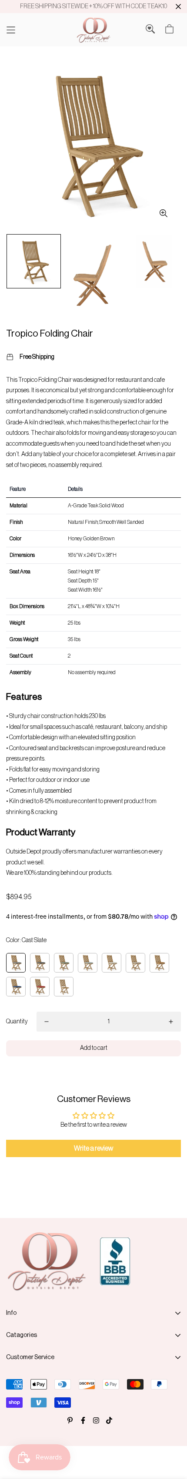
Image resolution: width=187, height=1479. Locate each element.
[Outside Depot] (93, 29)
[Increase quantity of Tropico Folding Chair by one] (171, 1022)
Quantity (17, 1022)
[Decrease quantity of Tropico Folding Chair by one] (47, 1022)
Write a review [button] (93, 1148)
